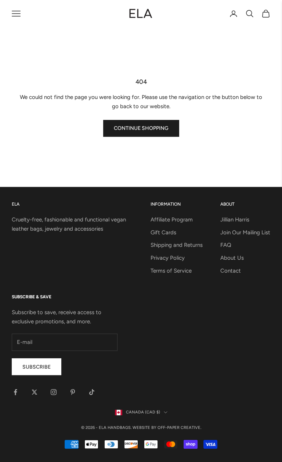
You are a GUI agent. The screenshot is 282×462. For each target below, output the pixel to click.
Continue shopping (141, 128)
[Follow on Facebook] (15, 392)
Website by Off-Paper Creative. (167, 427)
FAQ (225, 245)
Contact (230, 270)
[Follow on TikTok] (91, 392)
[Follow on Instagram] (53, 392)
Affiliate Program (172, 219)
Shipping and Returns (177, 245)
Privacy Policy (168, 258)
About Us (232, 258)
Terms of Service (171, 270)
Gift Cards (163, 232)
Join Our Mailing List (245, 232)
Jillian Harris (234, 219)
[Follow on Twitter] (34, 392)
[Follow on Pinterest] (72, 392)
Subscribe (36, 367)
